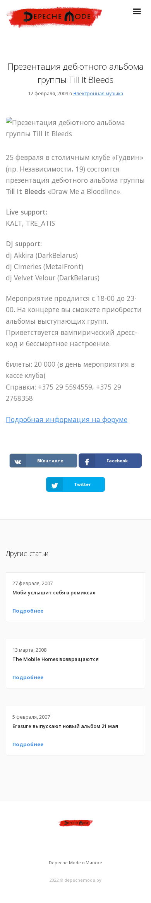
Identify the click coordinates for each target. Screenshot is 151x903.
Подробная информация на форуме (66, 419)
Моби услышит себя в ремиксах (53, 592)
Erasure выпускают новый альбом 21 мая (65, 726)
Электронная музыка (98, 93)
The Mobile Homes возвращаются (55, 659)
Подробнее (27, 610)
